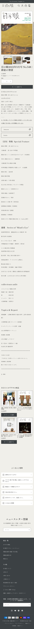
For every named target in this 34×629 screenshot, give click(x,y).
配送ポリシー (20, 625)
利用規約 (14, 625)
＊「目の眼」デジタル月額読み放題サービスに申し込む (16, 120)
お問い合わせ (6, 575)
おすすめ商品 (6, 544)
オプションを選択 (9, 415)
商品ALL (5, 558)
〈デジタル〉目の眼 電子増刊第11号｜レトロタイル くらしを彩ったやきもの (24, 409)
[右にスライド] (32, 60)
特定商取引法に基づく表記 (10, 582)
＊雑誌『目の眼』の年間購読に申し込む (12, 123)
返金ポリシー (28, 623)
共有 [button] (4, 374)
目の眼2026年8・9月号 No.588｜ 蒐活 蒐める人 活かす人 (9, 435)
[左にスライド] (1, 60)
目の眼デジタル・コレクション (11, 548)
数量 (2, 78)
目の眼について (7, 568)
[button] (3, 5)
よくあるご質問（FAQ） (9, 589)
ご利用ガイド (6, 579)
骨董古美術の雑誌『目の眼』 (10, 551)
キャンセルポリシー (19, 623)
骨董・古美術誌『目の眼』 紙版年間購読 (8, 408)
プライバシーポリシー (9, 586)
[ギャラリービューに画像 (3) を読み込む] (26, 60)
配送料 (4, 75)
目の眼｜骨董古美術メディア (12, 621)
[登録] (29, 530)
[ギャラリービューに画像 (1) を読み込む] (8, 60)
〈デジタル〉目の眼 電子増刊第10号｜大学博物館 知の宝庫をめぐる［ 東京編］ (24, 436)
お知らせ (5, 572)
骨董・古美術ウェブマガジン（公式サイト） (14, 593)
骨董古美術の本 (7, 555)
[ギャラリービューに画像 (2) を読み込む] (17, 60)
